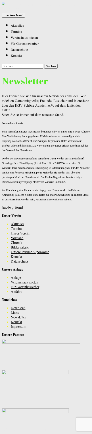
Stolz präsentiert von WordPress (24, 429)
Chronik (16, 242)
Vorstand (17, 237)
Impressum (18, 326)
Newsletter (18, 317)
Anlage (16, 277)
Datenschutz (19, 49)
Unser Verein (20, 233)
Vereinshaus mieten (24, 37)
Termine (16, 31)
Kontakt (16, 55)
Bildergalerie (20, 247)
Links (15, 312)
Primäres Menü (13, 15)
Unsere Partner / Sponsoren (30, 251)
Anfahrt (16, 291)
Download (18, 307)
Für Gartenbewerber (25, 43)
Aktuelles (17, 25)
